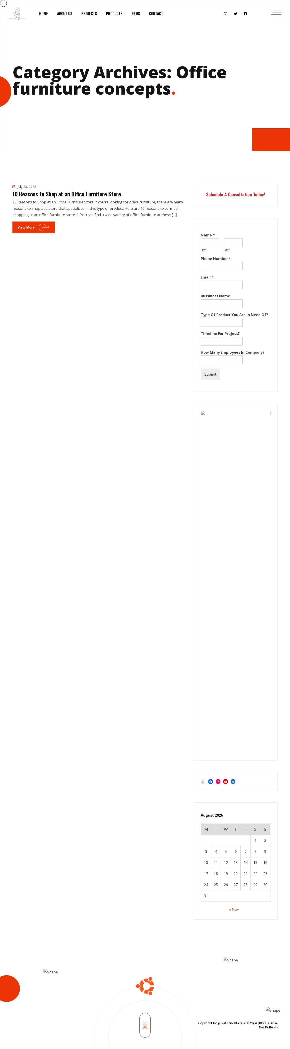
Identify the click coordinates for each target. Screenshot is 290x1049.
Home (43, 13)
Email (207, 277)
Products (114, 13)
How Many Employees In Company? (232, 352)
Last (227, 250)
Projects (89, 13)
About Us (64, 13)
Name (208, 235)
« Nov (234, 909)
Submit (210, 374)
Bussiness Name (215, 296)
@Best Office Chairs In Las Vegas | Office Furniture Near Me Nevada (248, 1024)
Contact (156, 13)
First (203, 250)
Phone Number (216, 258)
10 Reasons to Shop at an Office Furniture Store (66, 194)
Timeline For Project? (220, 333)
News (136, 13)
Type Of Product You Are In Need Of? (234, 314)
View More (26, 227)
